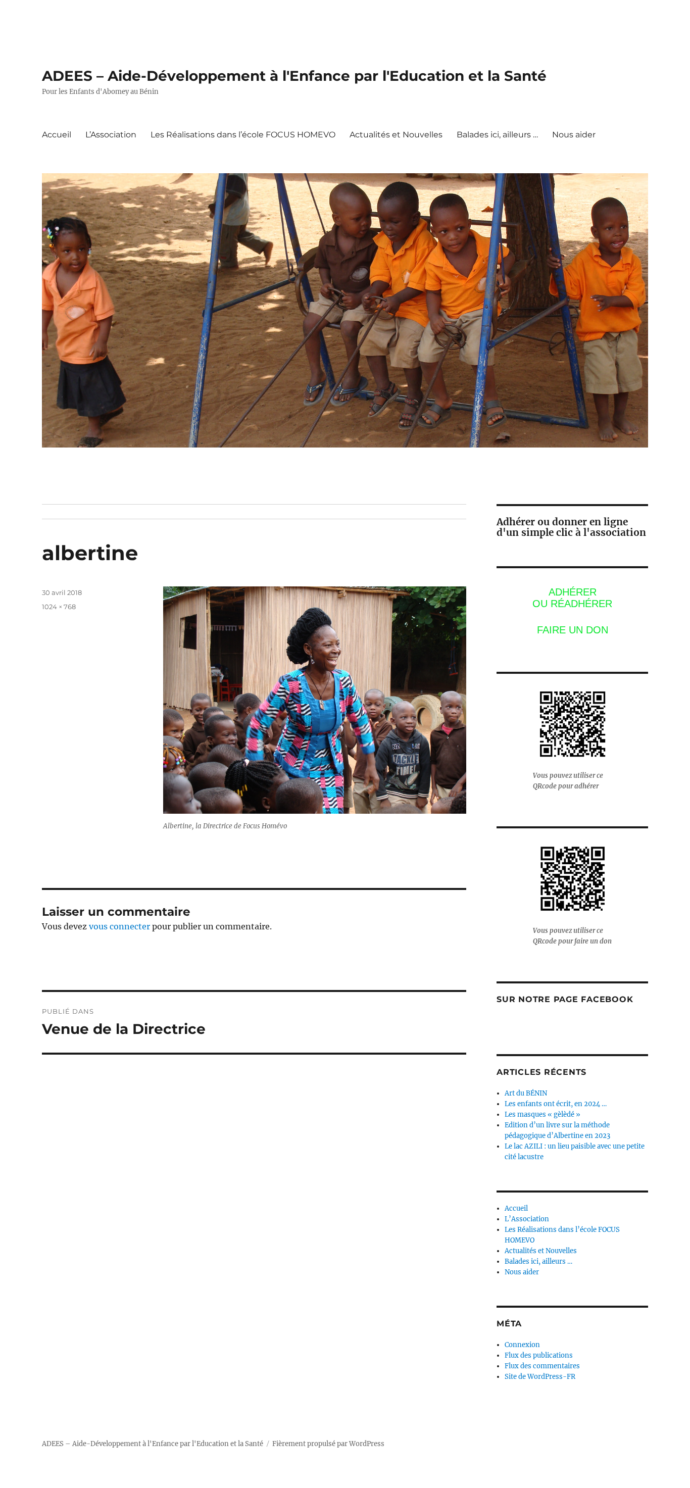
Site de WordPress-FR (540, 1376)
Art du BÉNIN (526, 1093)
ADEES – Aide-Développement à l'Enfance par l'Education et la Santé (294, 75)
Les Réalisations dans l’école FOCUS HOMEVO (243, 134)
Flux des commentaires (542, 1366)
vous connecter (119, 926)
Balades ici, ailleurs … (497, 134)
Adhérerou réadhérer (572, 597)
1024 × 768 (59, 607)
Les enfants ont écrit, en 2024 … (556, 1104)
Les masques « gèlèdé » (542, 1114)
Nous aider (574, 134)
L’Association (110, 134)
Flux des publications (539, 1355)
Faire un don (572, 629)
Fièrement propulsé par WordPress (328, 1444)
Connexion (522, 1345)
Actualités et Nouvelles (396, 134)
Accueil (56, 134)
